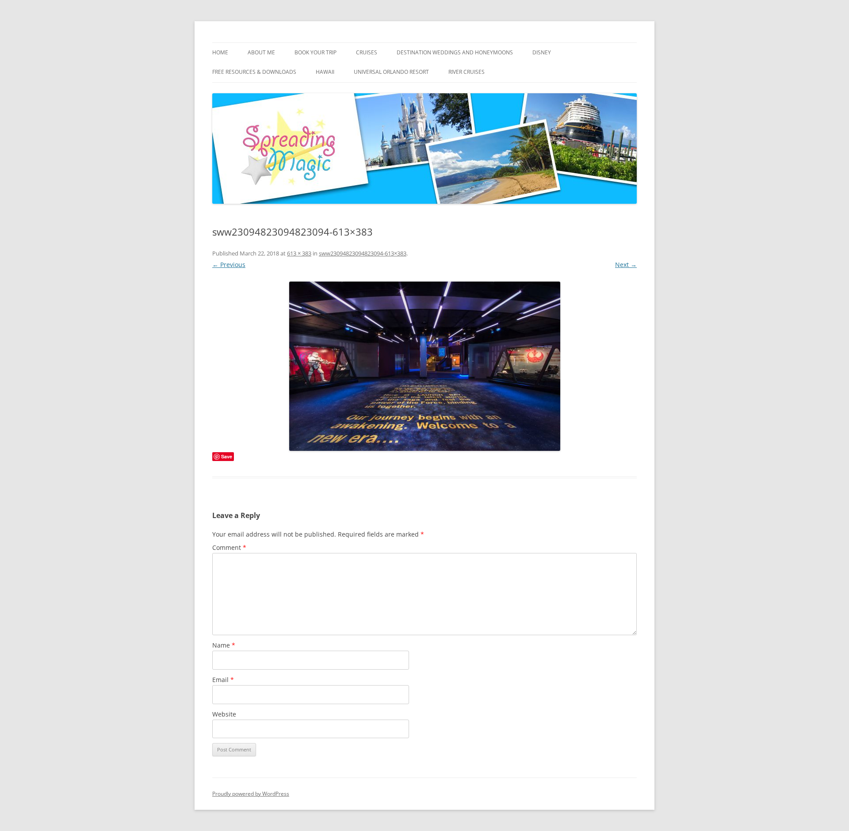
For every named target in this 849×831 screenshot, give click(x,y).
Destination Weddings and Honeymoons (455, 52)
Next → (626, 264)
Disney (541, 52)
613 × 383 (299, 253)
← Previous (228, 264)
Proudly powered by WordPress (250, 793)
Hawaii (325, 72)
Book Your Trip (315, 52)
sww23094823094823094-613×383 (362, 253)
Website (224, 714)
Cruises (366, 52)
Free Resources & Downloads (254, 72)
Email (223, 679)
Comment (229, 547)
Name (223, 645)
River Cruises (466, 72)
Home (220, 52)
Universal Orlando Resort (391, 72)
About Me (261, 52)
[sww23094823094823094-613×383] (424, 366)
